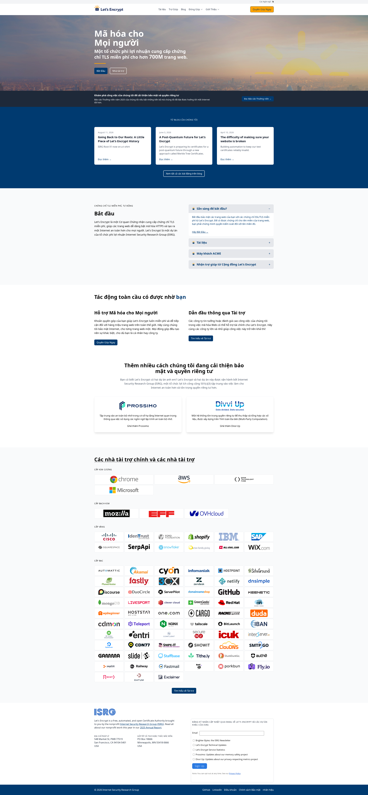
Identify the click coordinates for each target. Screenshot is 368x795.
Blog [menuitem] (183, 9)
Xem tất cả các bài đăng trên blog (184, 173)
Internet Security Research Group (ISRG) (142, 724)
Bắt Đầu (101, 70)
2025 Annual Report (150, 727)
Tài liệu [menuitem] (162, 9)
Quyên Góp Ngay (262, 9)
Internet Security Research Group (120, 789)
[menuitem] (196, 9)
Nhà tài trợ (118, 70)
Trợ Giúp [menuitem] (173, 9)
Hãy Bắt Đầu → (200, 232)
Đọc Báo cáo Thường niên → (257, 98)
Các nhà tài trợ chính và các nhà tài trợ (144, 459)
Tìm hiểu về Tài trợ (201, 338)
